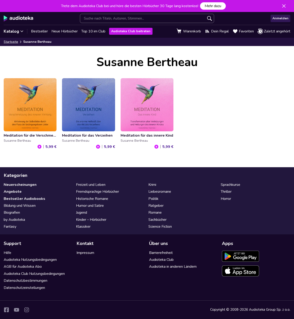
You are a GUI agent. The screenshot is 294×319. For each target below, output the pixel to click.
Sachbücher (157, 219)
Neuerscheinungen (20, 184)
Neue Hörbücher (64, 31)
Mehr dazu (213, 6)
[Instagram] (26, 310)
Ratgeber (156, 205)
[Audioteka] (18, 18)
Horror (226, 198)
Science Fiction (160, 226)
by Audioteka (14, 219)
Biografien (12, 212)
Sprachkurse (230, 184)
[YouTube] (16, 310)
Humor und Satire (90, 205)
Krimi (152, 184)
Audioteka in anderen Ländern (173, 266)
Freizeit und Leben (90, 184)
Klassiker (83, 226)
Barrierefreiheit (161, 252)
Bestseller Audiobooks (24, 198)
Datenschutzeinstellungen (24, 288)
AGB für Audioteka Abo (23, 266)
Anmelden (280, 18)
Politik (153, 198)
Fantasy (10, 226)
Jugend (81, 212)
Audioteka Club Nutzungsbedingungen (34, 273)
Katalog (11, 31)
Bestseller (39, 31)
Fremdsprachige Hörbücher (97, 191)
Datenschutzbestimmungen (25, 280)
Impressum (85, 252)
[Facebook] (6, 310)
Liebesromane (159, 191)
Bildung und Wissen (20, 205)
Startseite (11, 42)
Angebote (13, 191)
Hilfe (7, 252)
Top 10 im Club (93, 31)
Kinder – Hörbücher (91, 219)
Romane (155, 212)
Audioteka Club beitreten (130, 31)
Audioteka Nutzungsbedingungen (30, 259)
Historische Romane (92, 198)
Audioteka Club (161, 259)
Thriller (226, 191)
